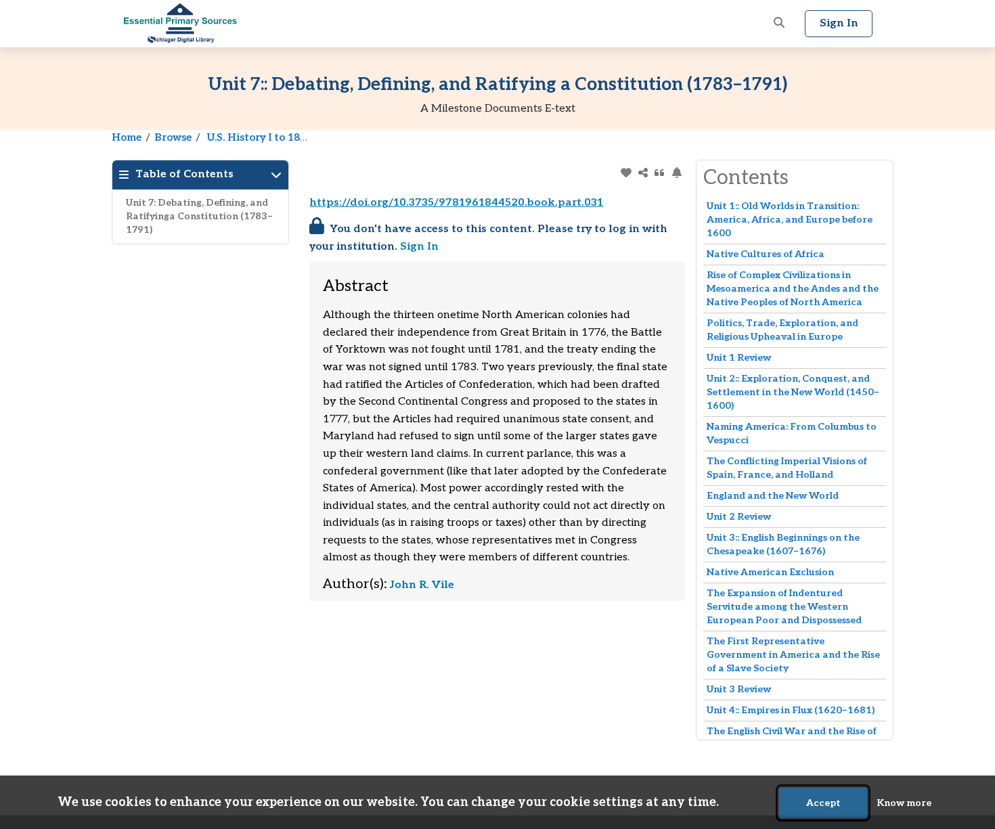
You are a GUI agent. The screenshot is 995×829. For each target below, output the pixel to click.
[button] (779, 24)
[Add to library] (625, 172)
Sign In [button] (839, 23)
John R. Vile (422, 585)
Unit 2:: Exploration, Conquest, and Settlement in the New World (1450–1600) (793, 392)
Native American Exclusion (770, 572)
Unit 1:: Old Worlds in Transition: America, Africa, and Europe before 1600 (789, 219)
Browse (173, 137)
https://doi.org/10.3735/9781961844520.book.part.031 (456, 202)
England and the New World (773, 495)
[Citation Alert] (676, 172)
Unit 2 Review (739, 516)
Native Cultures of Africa (765, 254)
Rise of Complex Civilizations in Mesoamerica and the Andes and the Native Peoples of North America (793, 288)
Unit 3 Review (739, 689)
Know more (904, 803)
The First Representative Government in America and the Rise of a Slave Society (793, 654)
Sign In (419, 246)
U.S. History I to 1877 (259, 137)
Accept (823, 803)
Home (126, 137)
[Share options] (642, 172)
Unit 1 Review (739, 357)
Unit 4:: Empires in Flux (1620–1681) (791, 710)
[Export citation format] (659, 172)
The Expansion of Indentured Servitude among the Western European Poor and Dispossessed (784, 606)
